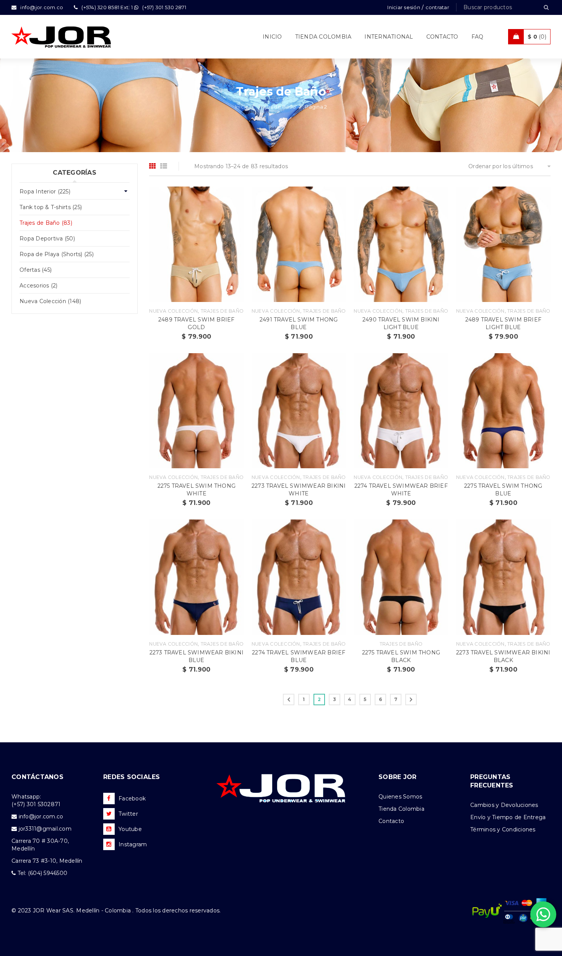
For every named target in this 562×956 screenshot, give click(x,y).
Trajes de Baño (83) (45, 222)
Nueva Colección (173, 311)
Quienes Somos (400, 796)
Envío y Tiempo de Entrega (508, 817)
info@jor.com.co (41, 816)
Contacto (391, 821)
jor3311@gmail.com (45, 828)
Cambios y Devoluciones (504, 805)
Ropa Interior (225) (44, 191)
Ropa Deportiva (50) (47, 238)
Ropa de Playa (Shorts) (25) (56, 254)
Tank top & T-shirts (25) (50, 207)
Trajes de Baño (277, 107)
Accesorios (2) (38, 285)
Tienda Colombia (401, 808)
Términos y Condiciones (503, 829)
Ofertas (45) (35, 269)
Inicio (242, 107)
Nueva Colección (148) (50, 301)
